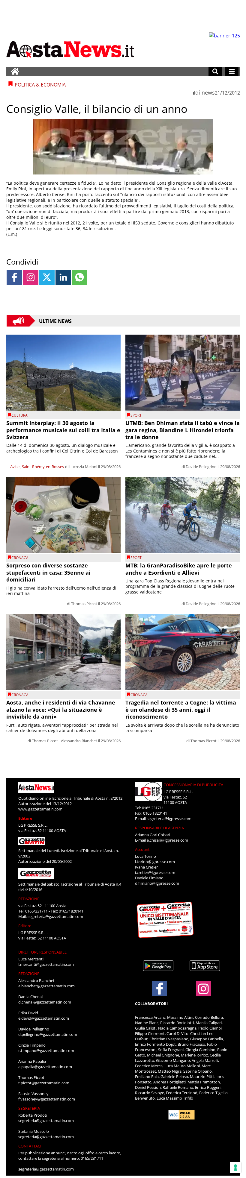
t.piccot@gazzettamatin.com (43, 1083)
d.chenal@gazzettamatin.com (44, 1002)
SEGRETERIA (29, 1108)
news (208, 92)
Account (142, 849)
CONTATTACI (29, 1146)
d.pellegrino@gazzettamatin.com (47, 1034)
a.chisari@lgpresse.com (167, 840)
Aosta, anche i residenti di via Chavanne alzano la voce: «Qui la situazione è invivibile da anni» (60, 709)
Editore (25, 818)
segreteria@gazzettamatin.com (55, 916)
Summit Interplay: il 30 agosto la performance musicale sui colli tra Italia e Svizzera (63, 430)
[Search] (215, 71)
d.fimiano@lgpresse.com (157, 883)
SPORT (136, 415)
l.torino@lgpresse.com (155, 861)
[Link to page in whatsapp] (79, 277)
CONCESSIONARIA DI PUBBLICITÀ (193, 784)
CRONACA (19, 557)
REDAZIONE (28, 898)
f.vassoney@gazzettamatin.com (46, 1099)
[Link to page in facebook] (14, 277)
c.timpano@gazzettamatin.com (46, 1050)
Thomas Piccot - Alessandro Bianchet (64, 740)
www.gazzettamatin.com (40, 809)
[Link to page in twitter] (47, 277)
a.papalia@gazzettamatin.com (45, 1066)
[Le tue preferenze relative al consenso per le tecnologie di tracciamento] (235, 1167)
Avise (15, 466)
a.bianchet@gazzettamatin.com (46, 986)
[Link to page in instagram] (30, 277)
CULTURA (19, 415)
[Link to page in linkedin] (63, 277)
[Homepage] (15, 71)
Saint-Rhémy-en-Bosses (43, 466)
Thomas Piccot (84, 603)
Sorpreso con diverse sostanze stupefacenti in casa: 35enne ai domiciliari (48, 572)
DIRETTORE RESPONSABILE (42, 952)
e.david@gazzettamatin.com (43, 1018)
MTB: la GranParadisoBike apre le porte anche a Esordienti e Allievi (178, 569)
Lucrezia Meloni (83, 466)
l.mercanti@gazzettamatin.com (46, 964)
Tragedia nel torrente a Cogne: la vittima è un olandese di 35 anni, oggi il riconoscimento (180, 709)
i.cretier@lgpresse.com (155, 872)
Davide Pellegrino (201, 466)
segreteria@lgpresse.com (169, 818)
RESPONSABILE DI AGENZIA (159, 828)
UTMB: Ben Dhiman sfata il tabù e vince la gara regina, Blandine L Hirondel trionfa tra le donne (182, 430)
